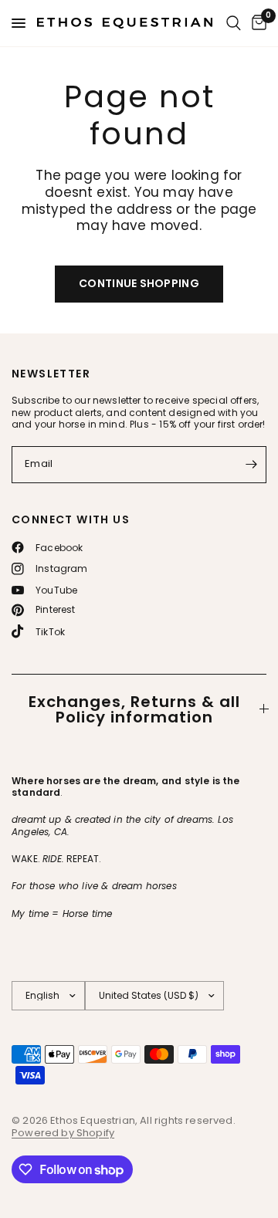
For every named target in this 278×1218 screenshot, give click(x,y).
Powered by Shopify (63, 1132)
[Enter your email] (251, 464)
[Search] (233, 23)
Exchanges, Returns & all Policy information (134, 709)
